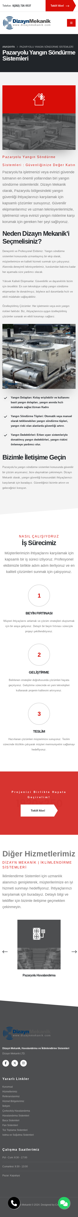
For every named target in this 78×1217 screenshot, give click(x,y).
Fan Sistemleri (10, 1125)
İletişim (6, 1106)
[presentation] (4, 951)
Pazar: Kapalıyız (11, 1175)
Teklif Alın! (58, 5)
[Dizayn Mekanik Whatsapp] (64, 1203)
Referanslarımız (11, 1096)
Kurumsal (7, 1086)
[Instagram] (23, 1063)
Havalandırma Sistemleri (15, 1115)
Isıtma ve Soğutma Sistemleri (18, 1134)
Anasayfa (8, 46)
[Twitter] (14, 1063)
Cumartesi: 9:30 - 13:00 (15, 1166)
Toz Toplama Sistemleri (15, 1130)
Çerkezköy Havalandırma (16, 1110)
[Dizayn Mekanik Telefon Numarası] (14, 1203)
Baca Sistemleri (10, 1120)
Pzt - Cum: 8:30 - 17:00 (14, 1157)
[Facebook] (5, 1063)
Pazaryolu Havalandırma (39, 975)
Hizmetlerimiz (9, 1091)
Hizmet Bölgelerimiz (13, 1101)
